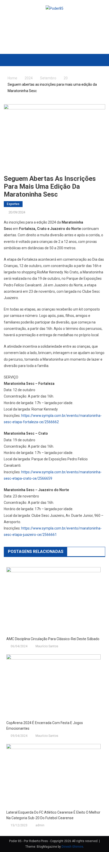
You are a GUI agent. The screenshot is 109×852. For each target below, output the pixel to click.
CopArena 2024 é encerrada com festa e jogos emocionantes (44, 725)
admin (39, 825)
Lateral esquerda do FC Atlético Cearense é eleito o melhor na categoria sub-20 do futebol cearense (53, 815)
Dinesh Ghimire (72, 846)
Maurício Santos (46, 646)
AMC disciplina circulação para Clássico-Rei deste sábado (52, 639)
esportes (13, 204)
